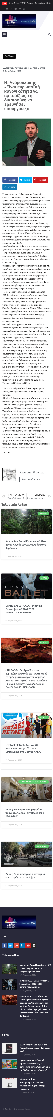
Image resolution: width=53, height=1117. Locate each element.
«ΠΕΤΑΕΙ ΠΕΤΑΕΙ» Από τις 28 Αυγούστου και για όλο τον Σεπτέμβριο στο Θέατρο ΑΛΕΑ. (23, 748)
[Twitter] (7, 9)
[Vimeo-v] (20, 9)
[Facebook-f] (3, 9)
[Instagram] (11, 9)
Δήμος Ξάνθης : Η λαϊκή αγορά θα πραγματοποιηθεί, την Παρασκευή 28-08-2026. (24, 813)
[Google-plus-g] (16, 945)
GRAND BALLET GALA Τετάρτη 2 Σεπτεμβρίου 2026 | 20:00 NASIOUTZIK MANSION (23, 609)
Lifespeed (27, 1109)
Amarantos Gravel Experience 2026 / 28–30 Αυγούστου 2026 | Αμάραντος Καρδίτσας (25, 544)
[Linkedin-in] (24, 9)
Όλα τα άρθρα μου (31, 479)
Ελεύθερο (9, 56)
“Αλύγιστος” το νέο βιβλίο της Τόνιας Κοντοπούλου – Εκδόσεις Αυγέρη (34, 1048)
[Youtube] (16, 9)
